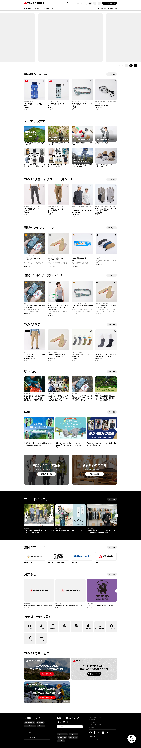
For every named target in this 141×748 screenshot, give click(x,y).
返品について (40, 722)
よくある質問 (113, 8)
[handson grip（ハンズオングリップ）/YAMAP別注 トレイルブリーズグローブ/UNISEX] (106, 194)
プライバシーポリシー (95, 724)
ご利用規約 (92, 722)
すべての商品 (29, 628)
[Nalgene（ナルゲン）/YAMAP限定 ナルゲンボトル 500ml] (58, 89)
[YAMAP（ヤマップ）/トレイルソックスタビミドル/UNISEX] (82, 339)
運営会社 (91, 727)
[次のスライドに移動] (135, 65)
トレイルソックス (62, 737)
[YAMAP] (106, 556)
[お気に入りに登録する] (43, 80)
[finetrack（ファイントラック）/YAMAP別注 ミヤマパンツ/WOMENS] (58, 194)
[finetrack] (82, 556)
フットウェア (88, 628)
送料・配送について (29, 722)
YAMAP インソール (62, 734)
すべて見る (112, 324)
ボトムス (76, 628)
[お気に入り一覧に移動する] (90, 3)
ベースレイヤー (73, 734)
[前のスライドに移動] (131, 65)
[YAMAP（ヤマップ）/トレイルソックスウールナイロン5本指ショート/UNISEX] (106, 339)
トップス (65, 628)
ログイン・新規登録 (109, 3)
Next (116, 429)
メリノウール (61, 740)
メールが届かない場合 (30, 726)
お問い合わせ (41, 726)
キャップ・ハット (73, 737)
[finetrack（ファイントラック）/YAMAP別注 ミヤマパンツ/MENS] (34, 194)
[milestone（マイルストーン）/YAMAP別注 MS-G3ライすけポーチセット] (82, 89)
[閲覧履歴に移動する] (94, 3)
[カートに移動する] (99, 3)
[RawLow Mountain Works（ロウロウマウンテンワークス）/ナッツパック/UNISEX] (106, 89)
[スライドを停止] (126, 65)
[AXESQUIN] (34, 556)
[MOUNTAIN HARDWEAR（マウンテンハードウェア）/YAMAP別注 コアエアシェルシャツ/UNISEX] (82, 194)
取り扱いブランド (47, 8)
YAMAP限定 (53, 628)
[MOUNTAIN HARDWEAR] (58, 556)
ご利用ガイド (102, 8)
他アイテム (41, 640)
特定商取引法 (92, 719)
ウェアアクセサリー (99, 628)
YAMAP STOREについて (95, 717)
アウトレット (41, 628)
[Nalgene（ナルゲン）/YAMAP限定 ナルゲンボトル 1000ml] (34, 89)
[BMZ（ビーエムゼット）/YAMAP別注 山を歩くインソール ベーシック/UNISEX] (58, 339)
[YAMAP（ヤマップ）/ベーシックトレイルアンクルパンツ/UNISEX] (34, 339)
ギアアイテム (29, 640)
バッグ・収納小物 (111, 628)
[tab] (119, 65)
